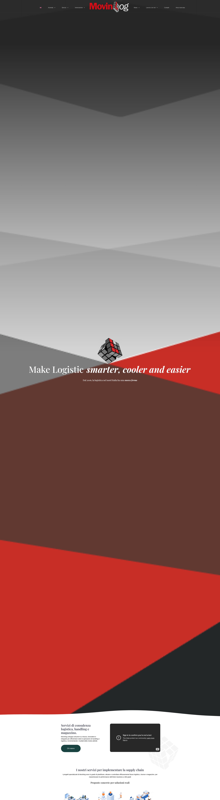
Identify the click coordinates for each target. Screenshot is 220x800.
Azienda (50, 7)
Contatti (166, 7)
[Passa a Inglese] (41, 6)
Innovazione (79, 7)
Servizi (64, 7)
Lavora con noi (151, 7)
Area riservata (180, 7)
